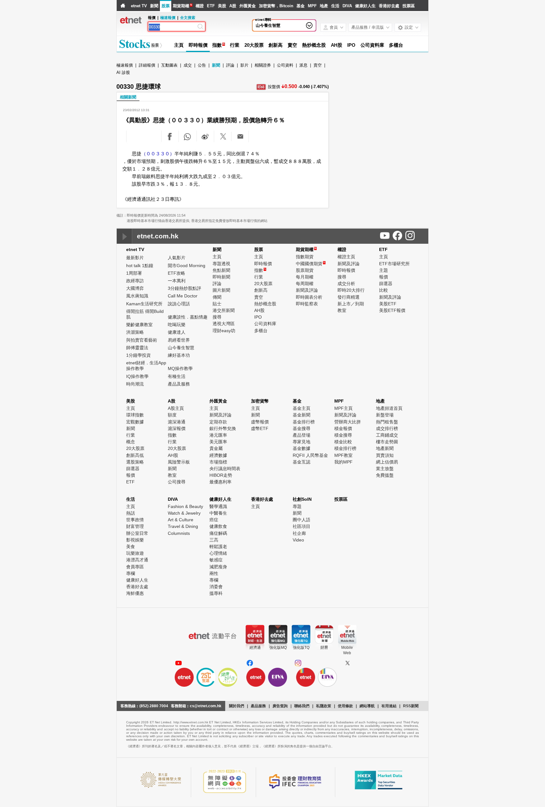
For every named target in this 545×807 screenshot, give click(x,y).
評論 (230, 65)
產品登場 (301, 435)
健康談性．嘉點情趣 (188, 317)
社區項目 (301, 526)
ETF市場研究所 (394, 263)
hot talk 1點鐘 (139, 265)
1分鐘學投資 (138, 355)
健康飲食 (218, 526)
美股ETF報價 (392, 310)
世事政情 (135, 519)
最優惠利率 (220, 481)
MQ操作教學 (180, 368)
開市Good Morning (186, 265)
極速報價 (167, 17)
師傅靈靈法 (137, 347)
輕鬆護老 (218, 546)
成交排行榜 (387, 428)
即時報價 (198, 45)
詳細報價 (147, 65)
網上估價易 (387, 461)
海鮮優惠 (135, 593)
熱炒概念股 (314, 45)
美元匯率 (218, 441)
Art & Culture (180, 519)
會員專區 (135, 566)
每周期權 (305, 283)
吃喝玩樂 (176, 324)
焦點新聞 (221, 270)
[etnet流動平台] (213, 635)
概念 (130, 441)
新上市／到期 (350, 303)
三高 (213, 539)
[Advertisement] (380, 110)
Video (298, 539)
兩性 (213, 573)
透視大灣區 (224, 323)
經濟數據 (218, 455)
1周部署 (134, 273)
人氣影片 (176, 257)
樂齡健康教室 (139, 324)
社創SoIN (302, 499)
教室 (341, 310)
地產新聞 (385, 448)
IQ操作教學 (137, 376)
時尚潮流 (135, 383)
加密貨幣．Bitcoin (276, 5)
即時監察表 (307, 303)
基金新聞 (301, 414)
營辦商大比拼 (347, 421)
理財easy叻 (224, 330)
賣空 (292, 45)
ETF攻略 (176, 273)
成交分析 (346, 283)
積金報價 (343, 428)
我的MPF (343, 461)
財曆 (324, 647)
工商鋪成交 (387, 435)
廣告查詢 (280, 706)
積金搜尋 (343, 435)
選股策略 (135, 461)
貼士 (217, 303)
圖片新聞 (221, 290)
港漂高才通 (137, 559)
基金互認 (301, 461)
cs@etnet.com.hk (205, 706)
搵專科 (216, 593)
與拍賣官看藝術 (141, 340)
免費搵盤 (385, 475)
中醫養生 (218, 513)
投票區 (408, 5)
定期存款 (218, 421)
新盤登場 (385, 414)
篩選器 (385, 283)
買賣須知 (385, 455)
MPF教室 (343, 455)
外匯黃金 (247, 5)
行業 (234, 45)
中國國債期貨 (310, 263)
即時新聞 (221, 276)
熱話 (130, 513)
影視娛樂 (135, 539)
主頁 (179, 45)
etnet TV (139, 5)
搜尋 (217, 317)
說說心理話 (179, 303)
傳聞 (217, 297)
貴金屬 (216, 448)
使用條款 (345, 706)
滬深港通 (176, 421)
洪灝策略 (135, 332)
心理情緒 (218, 553)
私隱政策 (323, 706)
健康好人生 (365, 5)
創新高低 (135, 455)
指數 (217, 45)
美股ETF (387, 303)
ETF (211, 5)
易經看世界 (179, 340)
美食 (130, 546)
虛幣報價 (260, 421)
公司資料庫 (372, 45)
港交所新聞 (224, 310)
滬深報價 (176, 428)
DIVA (347, 5)
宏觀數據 (135, 421)
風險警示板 (179, 461)
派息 (303, 65)
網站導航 (367, 706)
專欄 (130, 573)
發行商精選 (348, 297)
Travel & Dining (183, 526)
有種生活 (176, 376)
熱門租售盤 (387, 421)
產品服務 (258, 706)
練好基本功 (179, 355)
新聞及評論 (307, 290)
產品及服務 (179, 383)
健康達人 (176, 332)
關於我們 (236, 706)
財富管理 (135, 526)
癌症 (213, 519)
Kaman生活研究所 (144, 303)
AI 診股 (123, 72)
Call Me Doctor (182, 295)
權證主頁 (346, 256)
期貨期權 (181, 5)
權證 (200, 5)
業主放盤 (385, 468)
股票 (165, 5)
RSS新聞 (411, 706)
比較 (383, 290)
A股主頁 (176, 408)
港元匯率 (218, 435)
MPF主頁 (343, 408)
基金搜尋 (301, 428)
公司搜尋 (176, 481)
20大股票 (254, 45)
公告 (202, 65)
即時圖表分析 (309, 297)
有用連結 (388, 706)
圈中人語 (301, 519)
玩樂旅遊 (135, 553)
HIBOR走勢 (220, 475)
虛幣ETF (259, 428)
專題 (297, 506)
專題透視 (221, 263)
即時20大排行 (351, 290)
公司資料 (285, 65)
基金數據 (301, 448)
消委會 (216, 586)
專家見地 (301, 441)
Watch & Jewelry (184, 513)
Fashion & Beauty (185, 506)
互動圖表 (169, 65)
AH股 (337, 45)
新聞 (154, 5)
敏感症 (216, 559)
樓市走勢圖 (387, 441)
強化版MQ (278, 647)
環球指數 (135, 414)
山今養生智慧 (268, 25)
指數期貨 (305, 256)
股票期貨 (305, 270)
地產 (324, 5)
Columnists (179, 533)
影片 (244, 65)
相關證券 (263, 65)
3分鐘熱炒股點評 (184, 288)
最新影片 (135, 257)
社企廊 (299, 533)
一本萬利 (176, 280)
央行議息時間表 (224, 468)
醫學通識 (218, 506)
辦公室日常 (137, 533)
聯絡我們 (301, 706)
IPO (351, 45)
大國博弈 (135, 288)
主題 (383, 270)
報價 (383, 276)
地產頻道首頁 (389, 408)
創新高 (275, 45)
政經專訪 (135, 280)
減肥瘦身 (218, 566)
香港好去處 (389, 5)
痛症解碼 (218, 533)
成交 (188, 65)
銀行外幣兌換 (222, 428)
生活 (335, 5)
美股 (222, 5)
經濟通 (255, 647)
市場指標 (218, 461)
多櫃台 (396, 45)
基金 (300, 5)
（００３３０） (157, 153)
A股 (232, 5)
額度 (172, 414)
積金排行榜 (345, 448)
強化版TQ (301, 647)
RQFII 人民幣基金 (310, 455)
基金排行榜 (304, 421)
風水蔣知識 (137, 295)
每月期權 (305, 276)
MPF (312, 5)
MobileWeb (347, 650)
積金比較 (343, 441)
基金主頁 (301, 408)
